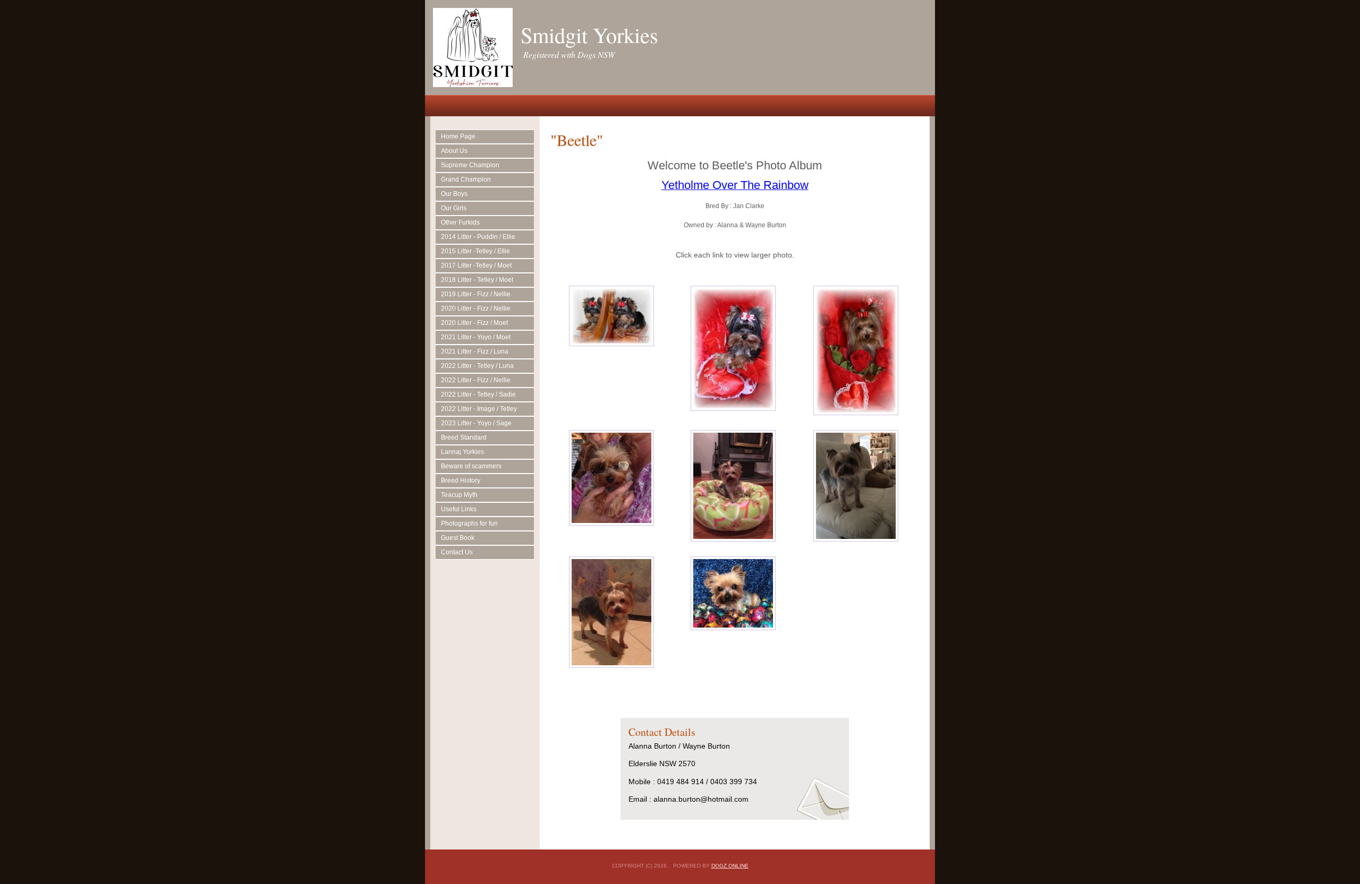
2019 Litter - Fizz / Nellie (476, 294)
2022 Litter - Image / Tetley (479, 409)
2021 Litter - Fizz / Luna (474, 351)
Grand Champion (466, 179)
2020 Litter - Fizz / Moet (474, 323)
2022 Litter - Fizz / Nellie (476, 380)
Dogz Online (730, 866)
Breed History (460, 480)
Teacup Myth (459, 495)
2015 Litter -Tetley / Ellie (475, 251)
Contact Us (457, 552)
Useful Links (459, 509)
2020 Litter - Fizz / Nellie (476, 308)
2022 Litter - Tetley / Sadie (478, 394)
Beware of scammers (471, 466)
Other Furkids (460, 222)
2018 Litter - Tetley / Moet (477, 280)
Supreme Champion (470, 165)
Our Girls (453, 208)
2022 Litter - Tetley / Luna (477, 366)
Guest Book (457, 538)
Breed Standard (464, 437)
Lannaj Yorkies (462, 452)
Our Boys (454, 194)
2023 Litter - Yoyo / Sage (476, 423)
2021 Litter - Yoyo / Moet (476, 337)
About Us (454, 151)
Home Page (458, 136)
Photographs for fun (469, 523)
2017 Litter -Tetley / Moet (476, 265)
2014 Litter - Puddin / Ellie (478, 237)
